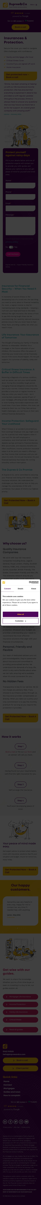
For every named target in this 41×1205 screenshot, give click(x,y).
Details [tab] (20, 588)
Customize (19, 621)
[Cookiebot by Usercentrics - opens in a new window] (29, 582)
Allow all (20, 614)
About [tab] (33, 588)
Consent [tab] (7, 588)
